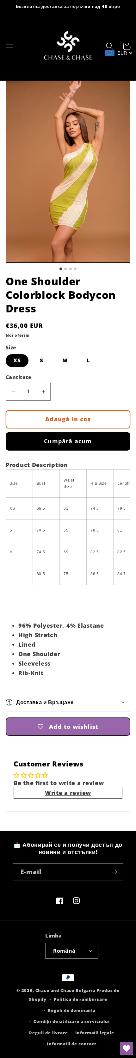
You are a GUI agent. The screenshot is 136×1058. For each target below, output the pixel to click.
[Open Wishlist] (126, 1048)
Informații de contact (71, 1044)
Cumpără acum (68, 441)
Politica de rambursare (80, 999)
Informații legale (94, 1033)
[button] (9, 47)
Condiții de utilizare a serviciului (71, 1021)
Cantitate (18, 377)
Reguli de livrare (48, 1033)
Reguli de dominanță (72, 1010)
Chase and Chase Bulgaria (65, 990)
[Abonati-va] (114, 872)
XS (17, 360)
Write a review (68, 793)
